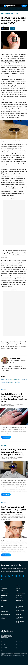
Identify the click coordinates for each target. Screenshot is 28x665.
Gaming (3, 591)
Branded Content (20, 610)
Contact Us (3, 609)
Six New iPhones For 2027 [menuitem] (16, 9)
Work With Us (4, 644)
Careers (3, 641)
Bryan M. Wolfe (5, 26)
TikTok (16, 576)
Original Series (19, 600)
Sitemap (18, 647)
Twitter (9, 576)
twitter (13, 362)
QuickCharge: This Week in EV (13, 379)
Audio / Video (4, 593)
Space (17, 591)
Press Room (18, 644)
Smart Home (4, 595)
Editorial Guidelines (5, 614)
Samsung (24, 379)
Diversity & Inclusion (5, 647)
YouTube (12, 576)
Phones (3, 586)
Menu (1, 5)
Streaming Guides (20, 593)
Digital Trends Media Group (8, 655)
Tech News (17, 382)
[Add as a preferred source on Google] (5, 28)
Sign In (24, 5)
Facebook (1, 576)
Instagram (5, 576)
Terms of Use (4, 650)
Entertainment (4, 598)
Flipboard (1, 579)
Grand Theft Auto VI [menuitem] (5, 9)
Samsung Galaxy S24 (15, 81)
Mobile (2, 379)
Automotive (4, 600)
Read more (6, 437)
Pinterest (19, 576)
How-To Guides (19, 598)
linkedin (10, 362)
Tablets (17, 586)
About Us (3, 606)
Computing (4, 588)
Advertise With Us (5, 611)
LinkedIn (23, 576)
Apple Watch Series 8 (7, 60)
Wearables (18, 588)
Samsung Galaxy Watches (7, 382)
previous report (8, 153)
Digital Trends (8, 7)
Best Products (19, 595)
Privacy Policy (19, 641)
